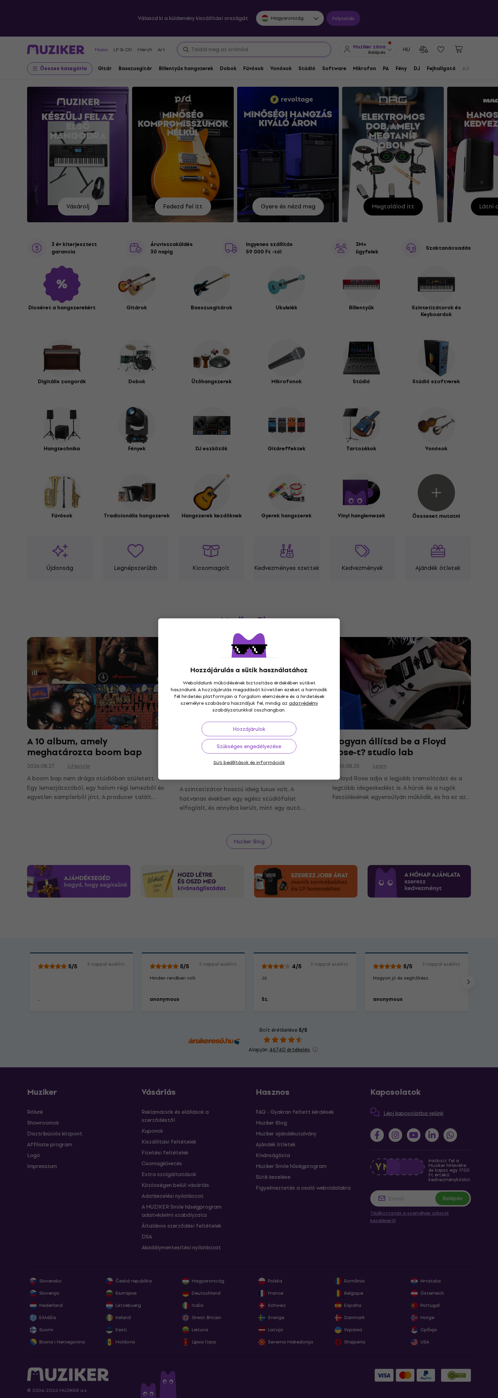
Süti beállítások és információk (249, 762)
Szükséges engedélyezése (249, 746)
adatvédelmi (303, 703)
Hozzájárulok (249, 729)
